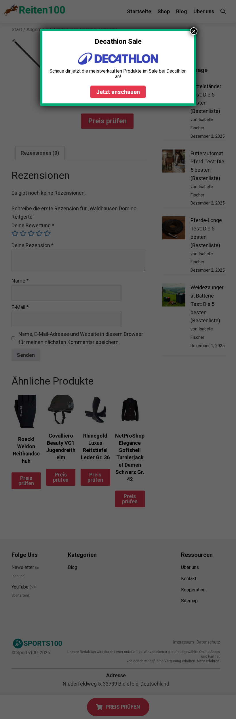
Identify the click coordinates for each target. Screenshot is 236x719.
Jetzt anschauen (118, 91)
